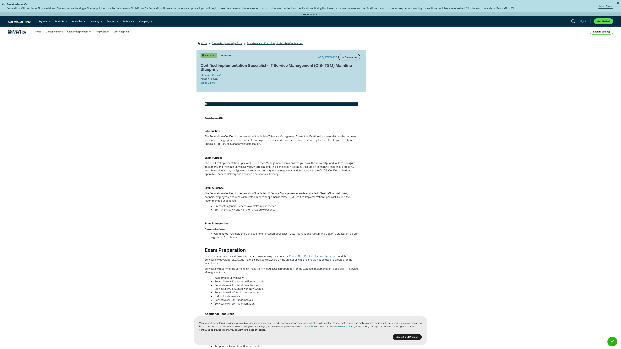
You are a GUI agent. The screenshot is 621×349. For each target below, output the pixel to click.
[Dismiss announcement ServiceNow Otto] (617, 3)
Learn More (605, 6)
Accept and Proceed (407, 337)
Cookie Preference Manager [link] (343, 326)
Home (204, 43)
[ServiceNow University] (17, 31)
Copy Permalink (327, 56)
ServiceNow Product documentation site (313, 256)
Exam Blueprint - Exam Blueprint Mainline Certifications (275, 43)
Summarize (350, 57)
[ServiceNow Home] (19, 21)
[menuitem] (44, 21)
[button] (217, 104)
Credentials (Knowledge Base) (227, 43)
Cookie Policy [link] (308, 326)
